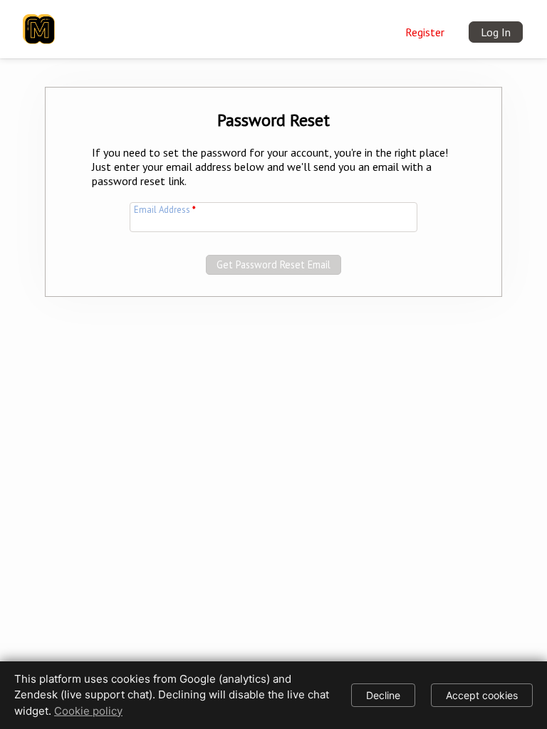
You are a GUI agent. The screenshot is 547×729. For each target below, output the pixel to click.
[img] (39, 21)
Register (424, 32)
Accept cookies (482, 695)
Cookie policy (88, 711)
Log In (496, 32)
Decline (383, 695)
